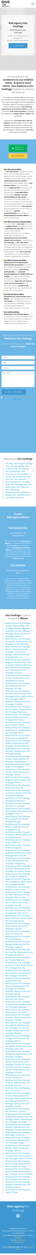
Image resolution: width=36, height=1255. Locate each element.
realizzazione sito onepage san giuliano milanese (17, 988)
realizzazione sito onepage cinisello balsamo (17, 937)
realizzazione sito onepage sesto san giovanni (17, 932)
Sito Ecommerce (15, 472)
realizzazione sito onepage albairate (18, 710)
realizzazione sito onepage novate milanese (17, 744)
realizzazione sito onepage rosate (17, 773)
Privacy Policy (18, 399)
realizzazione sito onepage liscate (17, 1104)
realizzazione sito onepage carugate (18, 1055)
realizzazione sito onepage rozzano (17, 781)
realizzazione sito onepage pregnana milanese (18, 663)
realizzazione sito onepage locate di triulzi (17, 963)
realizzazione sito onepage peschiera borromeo (17, 997)
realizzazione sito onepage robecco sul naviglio (17, 765)
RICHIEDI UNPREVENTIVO (19, 148)
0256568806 (19, 45)
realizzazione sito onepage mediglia (17, 1031)
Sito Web (9, 463)
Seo (25, 484)
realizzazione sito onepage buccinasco (17, 679)
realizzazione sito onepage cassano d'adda (18, 1157)
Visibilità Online (24, 495)
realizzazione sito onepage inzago (17, 1141)
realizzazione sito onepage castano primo (17, 1003)
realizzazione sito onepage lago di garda (17, 1190)
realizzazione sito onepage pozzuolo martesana (18, 1128)
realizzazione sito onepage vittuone (15, 671)
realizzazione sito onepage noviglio (17, 752)
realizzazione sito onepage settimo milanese (17, 627)
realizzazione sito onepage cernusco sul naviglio (17, 1028)
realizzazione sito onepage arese (18, 731)
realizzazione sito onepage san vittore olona (17, 869)
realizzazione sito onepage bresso (17, 828)
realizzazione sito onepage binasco (18, 835)
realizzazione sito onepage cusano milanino (17, 841)
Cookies (21, 1242)
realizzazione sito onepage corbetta (17, 702)
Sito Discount (20, 479)
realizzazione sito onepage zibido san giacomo (17, 786)
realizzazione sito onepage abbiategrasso (17, 760)
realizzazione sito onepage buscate (19, 966)
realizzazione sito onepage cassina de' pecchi (18, 1063)
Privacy (14, 1242)
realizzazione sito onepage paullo (17, 1097)
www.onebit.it (21, 1240)
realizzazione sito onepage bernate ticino (17, 911)
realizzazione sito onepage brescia (17, 1185)
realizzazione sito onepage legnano (16, 927)
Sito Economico (19, 476)
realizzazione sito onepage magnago (18, 1005)
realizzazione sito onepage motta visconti (17, 971)
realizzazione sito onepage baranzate (17, 718)
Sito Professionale (16, 467)
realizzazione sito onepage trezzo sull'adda (18, 1172)
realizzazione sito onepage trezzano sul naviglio (16, 652)
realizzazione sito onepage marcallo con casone (17, 804)
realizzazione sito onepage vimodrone (18, 974)
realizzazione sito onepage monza (17, 992)
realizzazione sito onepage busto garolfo (18, 854)
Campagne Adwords (14, 497)
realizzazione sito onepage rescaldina (19, 953)
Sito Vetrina (23, 468)
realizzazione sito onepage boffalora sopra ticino (17, 888)
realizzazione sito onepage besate (19, 919)
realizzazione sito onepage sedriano (17, 655)
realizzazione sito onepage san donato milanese (17, 958)
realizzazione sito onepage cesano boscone (18, 642)
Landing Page (11, 481)
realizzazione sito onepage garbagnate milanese (17, 799)
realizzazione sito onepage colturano (18, 1047)
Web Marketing (12, 489)
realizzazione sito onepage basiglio (18, 882)
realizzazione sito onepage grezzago (17, 1164)
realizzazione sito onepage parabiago (18, 794)
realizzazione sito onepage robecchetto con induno (17, 1010)
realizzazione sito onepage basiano (17, 1149)
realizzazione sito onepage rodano (17, 1039)
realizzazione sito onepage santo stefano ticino (17, 723)
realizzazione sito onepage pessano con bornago (19, 1101)
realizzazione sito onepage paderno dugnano (17, 846)
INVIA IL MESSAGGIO (15, 392)
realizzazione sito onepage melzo (18, 1117)
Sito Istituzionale (12, 471)
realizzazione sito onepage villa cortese (17, 895)
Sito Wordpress (17, 466)
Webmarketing (12, 492)
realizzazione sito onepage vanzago (15, 687)
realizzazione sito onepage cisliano (17, 634)
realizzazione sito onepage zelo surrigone (17, 708)
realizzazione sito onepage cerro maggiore (17, 880)
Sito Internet (20, 463)
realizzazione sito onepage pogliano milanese (19, 699)
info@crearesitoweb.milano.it (16, 1235)
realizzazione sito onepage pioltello (17, 1018)
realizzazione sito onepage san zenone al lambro (17, 1110)
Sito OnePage (17, 484)
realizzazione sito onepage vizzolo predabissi (17, 1076)
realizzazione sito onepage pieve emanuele (17, 916)
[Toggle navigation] (32, 4)
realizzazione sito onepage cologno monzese (17, 979)
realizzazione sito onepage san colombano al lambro (17, 1177)
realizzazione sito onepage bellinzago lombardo (17, 1133)
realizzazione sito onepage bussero (17, 1083)
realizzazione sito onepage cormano (19, 812)
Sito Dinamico (22, 487)
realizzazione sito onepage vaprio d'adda (17, 1170)
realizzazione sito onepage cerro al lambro (17, 1089)
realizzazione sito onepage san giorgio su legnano (17, 875)
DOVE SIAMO (19, 156)
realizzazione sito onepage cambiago (18, 1120)
